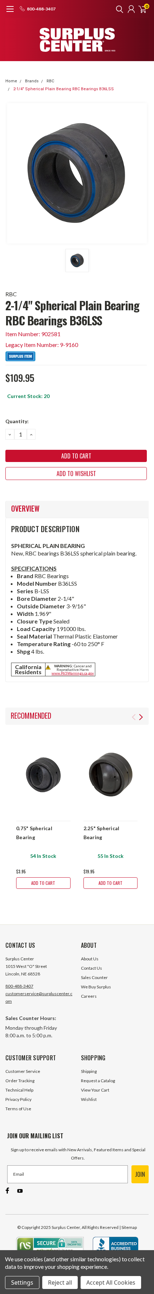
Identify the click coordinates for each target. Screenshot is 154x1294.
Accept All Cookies (110, 1282)
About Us (89, 958)
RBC (50, 81)
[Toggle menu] (10, 13)
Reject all (60, 1282)
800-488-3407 (19, 986)
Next (141, 717)
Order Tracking (19, 1080)
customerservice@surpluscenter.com (38, 997)
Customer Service (22, 1071)
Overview (25, 508)
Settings (22, 1282)
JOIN (140, 1174)
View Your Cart (95, 1090)
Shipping (89, 1071)
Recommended (31, 715)
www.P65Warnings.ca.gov (73, 673)
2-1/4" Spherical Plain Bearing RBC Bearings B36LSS (63, 89)
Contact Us (91, 968)
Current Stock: (28, 396)
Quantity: (17, 421)
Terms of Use (18, 1108)
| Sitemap (128, 1227)
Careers (89, 996)
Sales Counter (94, 977)
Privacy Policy (18, 1099)
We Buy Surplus (96, 986)
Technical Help (19, 1090)
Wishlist (89, 1099)
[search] (118, 9)
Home (11, 81)
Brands (32, 81)
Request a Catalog (98, 1080)
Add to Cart (43, 883)
